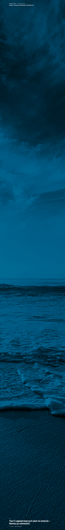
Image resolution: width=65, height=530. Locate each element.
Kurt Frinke (12, 526)
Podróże (11, 5)
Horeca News (12, 3)
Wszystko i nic (30, 5)
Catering (16, 5)
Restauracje (22, 5)
